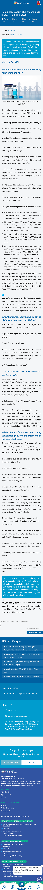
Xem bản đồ (6, 826)
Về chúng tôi (5, 792)
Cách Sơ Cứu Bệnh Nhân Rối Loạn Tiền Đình (22, 676)
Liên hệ (3, 805)
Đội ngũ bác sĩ (6, 795)
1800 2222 (12, 710)
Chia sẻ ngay (36, 632)
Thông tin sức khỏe (7, 808)
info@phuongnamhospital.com (19, 716)
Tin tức (3, 798)
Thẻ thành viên (6, 811)
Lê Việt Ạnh (11, 30)
